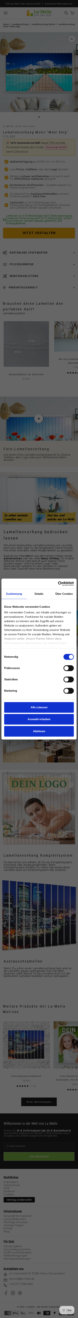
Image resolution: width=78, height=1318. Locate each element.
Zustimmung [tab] (14, 593)
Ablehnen (39, 731)
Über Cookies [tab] (64, 593)
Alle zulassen (39, 707)
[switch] (68, 668)
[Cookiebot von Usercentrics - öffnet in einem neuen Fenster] (58, 583)
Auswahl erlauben (39, 719)
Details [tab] (39, 593)
